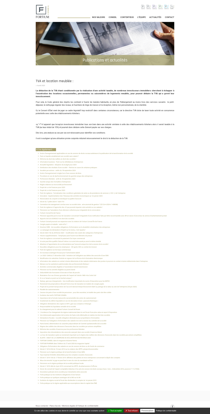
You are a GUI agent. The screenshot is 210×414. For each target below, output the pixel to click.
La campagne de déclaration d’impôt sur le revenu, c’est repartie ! (63, 230)
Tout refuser (132, 411)
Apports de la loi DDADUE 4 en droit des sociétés (57, 218)
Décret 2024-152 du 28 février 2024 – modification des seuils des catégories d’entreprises (71, 233)
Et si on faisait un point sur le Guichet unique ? (56, 278)
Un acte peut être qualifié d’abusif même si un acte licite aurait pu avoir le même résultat (70, 241)
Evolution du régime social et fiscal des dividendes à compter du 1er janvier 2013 (68, 380)
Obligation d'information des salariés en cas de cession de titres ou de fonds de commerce (72, 346)
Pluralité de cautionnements (49, 289)
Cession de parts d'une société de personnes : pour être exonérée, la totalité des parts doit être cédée (75, 292)
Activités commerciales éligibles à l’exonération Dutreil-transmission (64, 267)
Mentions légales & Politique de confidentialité (80, 406)
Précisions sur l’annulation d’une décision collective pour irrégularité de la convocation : (70, 210)
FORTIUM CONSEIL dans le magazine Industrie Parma (58, 340)
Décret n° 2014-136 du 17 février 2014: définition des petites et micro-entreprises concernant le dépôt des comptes (80, 358)
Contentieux (127, 17)
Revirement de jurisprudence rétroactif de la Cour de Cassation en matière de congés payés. (72, 284)
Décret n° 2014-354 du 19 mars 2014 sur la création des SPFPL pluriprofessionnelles (69, 349)
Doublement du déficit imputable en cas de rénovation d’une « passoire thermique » (69, 301)
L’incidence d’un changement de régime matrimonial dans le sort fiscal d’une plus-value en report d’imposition (78, 312)
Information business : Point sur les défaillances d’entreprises (61, 162)
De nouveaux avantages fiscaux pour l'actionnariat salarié (60, 253)
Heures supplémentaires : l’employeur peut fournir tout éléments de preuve (66, 236)
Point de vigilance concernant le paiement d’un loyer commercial (62, 238)
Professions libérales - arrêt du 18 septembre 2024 (57, 179)
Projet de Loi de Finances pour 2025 (52, 187)
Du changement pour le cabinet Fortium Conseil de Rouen (60, 309)
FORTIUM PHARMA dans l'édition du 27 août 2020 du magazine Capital (64, 343)
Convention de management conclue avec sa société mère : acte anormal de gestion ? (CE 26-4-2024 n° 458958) (79, 204)
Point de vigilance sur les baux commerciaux (55, 250)
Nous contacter (42, 406)
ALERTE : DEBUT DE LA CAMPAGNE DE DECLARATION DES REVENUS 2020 (65, 338)
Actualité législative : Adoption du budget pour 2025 (58, 165)
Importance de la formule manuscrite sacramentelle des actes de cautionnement (68, 298)
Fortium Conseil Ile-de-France (50, 213)
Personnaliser (147, 411)
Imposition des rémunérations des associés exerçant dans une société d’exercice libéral (71, 332)
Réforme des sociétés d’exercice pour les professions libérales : (62, 329)
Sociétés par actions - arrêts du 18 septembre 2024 (58, 170)
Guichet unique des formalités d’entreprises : (55, 182)
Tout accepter (116, 411)
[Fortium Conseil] (143, 7)
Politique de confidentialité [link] (166, 411)
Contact (169, 17)
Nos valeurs (98, 17)
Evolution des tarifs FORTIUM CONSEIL (53, 295)
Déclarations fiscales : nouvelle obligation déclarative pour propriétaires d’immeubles (70, 318)
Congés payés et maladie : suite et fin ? (53, 224)
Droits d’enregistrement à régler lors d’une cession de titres (60, 173)
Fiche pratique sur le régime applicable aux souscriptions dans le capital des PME (68, 383)
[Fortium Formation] (166, 7)
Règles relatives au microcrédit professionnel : (56, 184)
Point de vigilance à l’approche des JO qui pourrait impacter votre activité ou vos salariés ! (71, 207)
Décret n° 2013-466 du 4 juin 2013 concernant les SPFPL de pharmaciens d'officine (68, 366)
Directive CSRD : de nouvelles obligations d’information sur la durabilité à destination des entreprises (75, 227)
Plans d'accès (55, 406)
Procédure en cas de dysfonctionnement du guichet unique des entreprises (66, 176)
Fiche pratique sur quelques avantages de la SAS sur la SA (60, 377)
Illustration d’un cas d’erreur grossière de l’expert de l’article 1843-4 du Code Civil (68, 275)
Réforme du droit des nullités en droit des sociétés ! (58, 159)
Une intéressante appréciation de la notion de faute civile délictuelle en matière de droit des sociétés (75, 315)
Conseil (113, 17)
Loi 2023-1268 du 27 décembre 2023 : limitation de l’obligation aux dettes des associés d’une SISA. (74, 255)
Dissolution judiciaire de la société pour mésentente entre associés (63, 372)
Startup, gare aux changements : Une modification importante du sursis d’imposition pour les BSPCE (75, 281)
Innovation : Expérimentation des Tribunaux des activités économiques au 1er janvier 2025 (71, 196)
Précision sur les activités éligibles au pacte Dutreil (57, 270)
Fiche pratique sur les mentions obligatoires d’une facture (60, 375)
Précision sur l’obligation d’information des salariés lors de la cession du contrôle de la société (73, 321)
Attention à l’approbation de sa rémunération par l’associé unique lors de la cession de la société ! (74, 244)
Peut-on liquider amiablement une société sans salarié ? (59, 156)
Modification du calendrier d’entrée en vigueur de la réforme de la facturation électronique (71, 258)
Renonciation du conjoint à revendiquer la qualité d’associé (60, 199)
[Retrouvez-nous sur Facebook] (172, 406)
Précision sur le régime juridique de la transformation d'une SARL (62, 352)
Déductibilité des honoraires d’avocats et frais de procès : (60, 272)
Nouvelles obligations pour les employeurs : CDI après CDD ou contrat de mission (68, 247)
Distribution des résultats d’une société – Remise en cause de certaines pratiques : (69, 167)
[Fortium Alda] (172, 7)
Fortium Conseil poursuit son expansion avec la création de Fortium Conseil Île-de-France (71, 221)
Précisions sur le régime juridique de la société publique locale (62, 363)
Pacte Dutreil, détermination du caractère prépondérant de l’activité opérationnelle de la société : (73, 324)
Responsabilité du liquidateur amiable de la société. (58, 306)
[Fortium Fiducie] (154, 7)
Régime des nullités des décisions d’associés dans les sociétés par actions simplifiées (70, 326)
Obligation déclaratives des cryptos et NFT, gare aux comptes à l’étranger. (65, 304)
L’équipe (141, 17)
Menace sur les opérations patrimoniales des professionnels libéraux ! (64, 264)
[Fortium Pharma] (160, 7)
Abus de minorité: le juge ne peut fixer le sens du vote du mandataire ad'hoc (66, 360)
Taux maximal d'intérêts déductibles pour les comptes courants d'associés (66, 355)
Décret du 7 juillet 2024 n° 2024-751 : (52, 202)
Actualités (155, 17)
